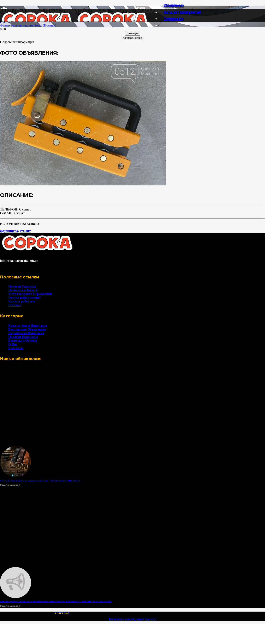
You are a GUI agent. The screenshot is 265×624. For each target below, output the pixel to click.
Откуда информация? (24, 297)
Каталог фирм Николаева (27, 325)
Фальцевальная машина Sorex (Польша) (28, 25)
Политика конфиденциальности (132, 619)
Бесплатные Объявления (27, 329)
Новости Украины (22, 286)
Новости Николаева (23, 337)
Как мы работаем (21, 301)
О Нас (12, 344)
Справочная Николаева (26, 333)
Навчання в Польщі (23, 290)
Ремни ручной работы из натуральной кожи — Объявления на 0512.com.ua (40, 481)
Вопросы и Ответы (22, 340)
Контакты (16, 348)
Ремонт (25, 231)
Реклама (14, 305)
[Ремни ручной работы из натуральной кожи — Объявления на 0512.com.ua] (15, 476)
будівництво (9, 231)
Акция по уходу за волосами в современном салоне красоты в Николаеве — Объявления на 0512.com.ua (56, 601)
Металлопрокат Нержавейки (30, 294)
